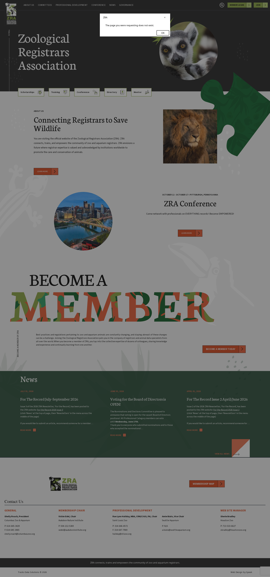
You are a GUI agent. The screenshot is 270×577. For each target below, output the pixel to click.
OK (163, 32)
